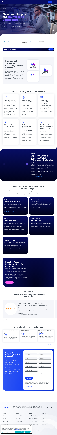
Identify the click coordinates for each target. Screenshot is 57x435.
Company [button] (36, 2)
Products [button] (16, 2)
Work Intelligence (5, 424)
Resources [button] (31, 2)
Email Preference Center (43, 430)
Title (25, 356)
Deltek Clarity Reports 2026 (33, 415)
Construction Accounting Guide (33, 424)
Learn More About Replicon (8, 211)
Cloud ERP (4, 418)
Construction (18, 418)
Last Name (39, 352)
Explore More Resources (49, 344)
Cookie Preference (51, 430)
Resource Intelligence (6, 422)
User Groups (44, 422)
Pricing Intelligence (5, 421)
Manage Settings (5, 431)
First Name (26, 352)
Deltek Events (44, 421)
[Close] (30, 426)
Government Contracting (19, 421)
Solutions (9, 49)
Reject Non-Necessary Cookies (19, 431)
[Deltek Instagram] (53, 407)
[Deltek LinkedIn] (47, 407)
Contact (50, 1)
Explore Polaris (33, 211)
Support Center (44, 425)
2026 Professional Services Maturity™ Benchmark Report (10, 335)
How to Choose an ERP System (33, 418)
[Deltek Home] (4, 1)
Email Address (40, 356)
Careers (43, 418)
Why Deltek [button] (10, 2)
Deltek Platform (5, 415)
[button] (6, 320)
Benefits (5, 49)
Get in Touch (29, 378)
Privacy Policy (17, 429)
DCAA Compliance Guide (32, 422)
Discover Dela (9, 282)
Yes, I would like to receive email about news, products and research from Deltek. (38, 374)
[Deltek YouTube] (51, 407)
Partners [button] (26, 2)
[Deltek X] (49, 407)
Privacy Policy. (29, 386)
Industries (4, 8)
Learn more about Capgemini (35, 176)
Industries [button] (21, 2)
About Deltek (44, 415)
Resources (14, 49)
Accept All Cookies (27, 431)
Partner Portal (44, 424)
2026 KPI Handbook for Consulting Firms (44, 334)
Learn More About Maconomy (9, 250)
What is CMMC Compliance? (33, 421)
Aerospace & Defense (19, 415)
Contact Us (51, 49)
